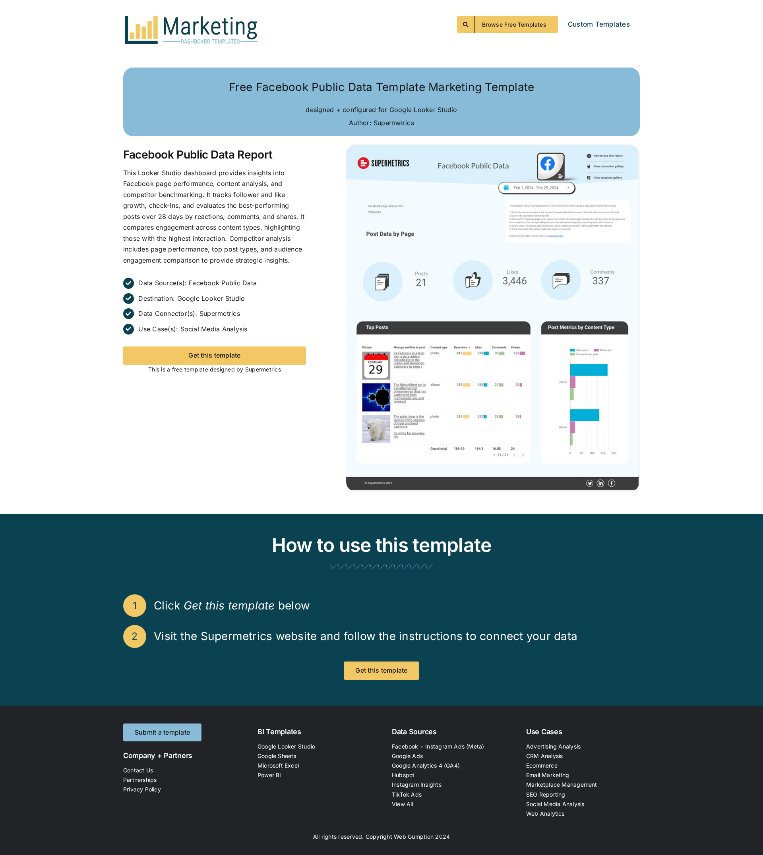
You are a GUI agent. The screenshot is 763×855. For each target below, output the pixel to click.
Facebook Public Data (223, 283)
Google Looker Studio (211, 298)
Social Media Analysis (214, 329)
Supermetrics (219, 313)
